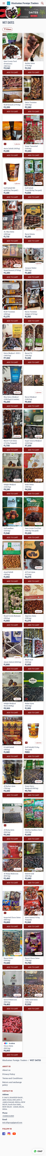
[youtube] (14, 1134)
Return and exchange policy (12, 1083)
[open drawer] (3, 3)
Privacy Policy (8, 1074)
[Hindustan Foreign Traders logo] (8, 3)
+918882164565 (8, 1116)
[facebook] (4, 1134)
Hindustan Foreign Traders (24, 3)
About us (6, 1070)
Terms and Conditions (12, 1078)
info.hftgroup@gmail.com (12, 1122)
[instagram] (9, 1134)
